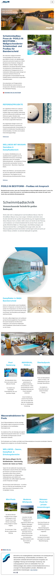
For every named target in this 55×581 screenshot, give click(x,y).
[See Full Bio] (37, 570)
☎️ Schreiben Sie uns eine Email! (12, 92)
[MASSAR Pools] (5, 2)
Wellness (5, 180)
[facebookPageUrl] (14, 573)
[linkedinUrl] (17, 573)
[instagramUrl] (15, 573)
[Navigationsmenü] (52, 2)
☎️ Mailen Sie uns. (6, 549)
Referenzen (6, 136)
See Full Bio (33, 570)
